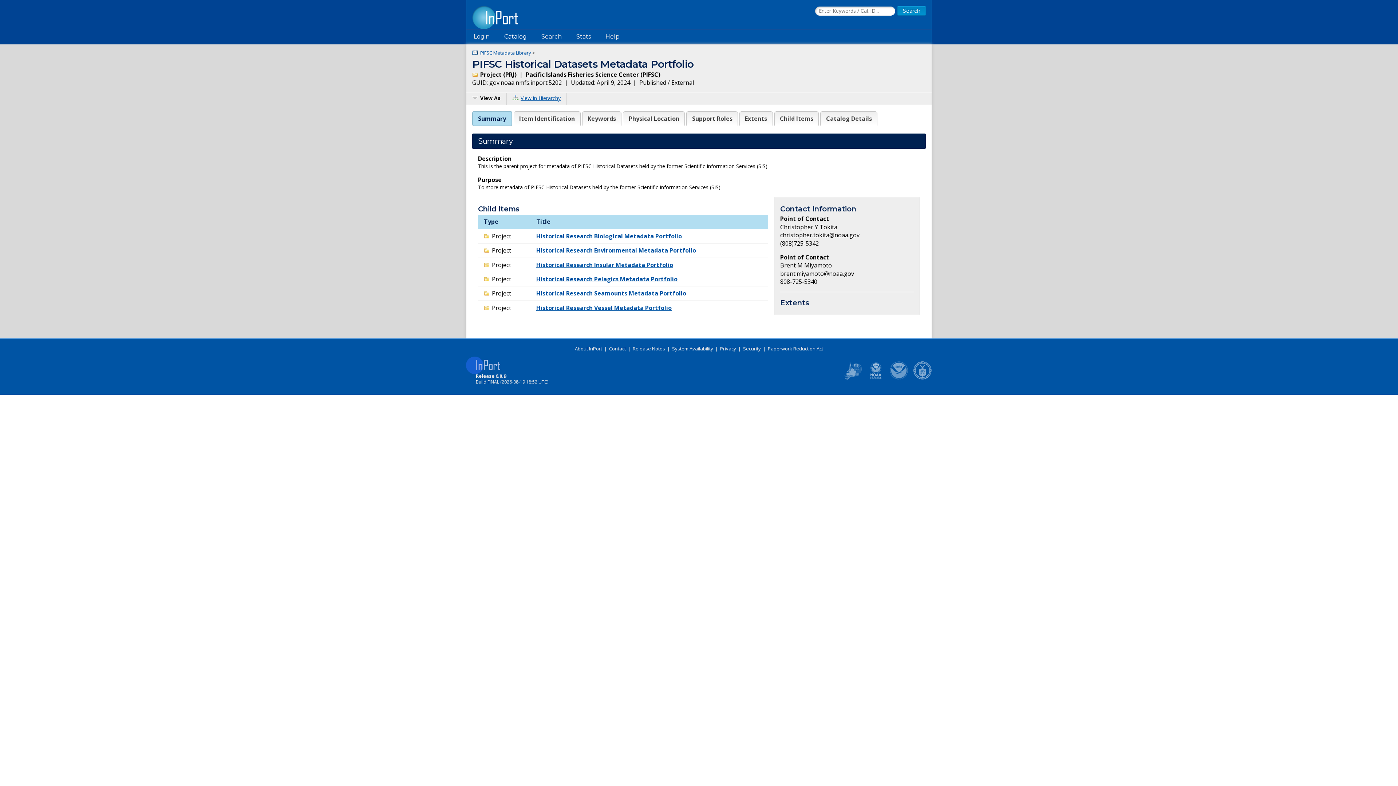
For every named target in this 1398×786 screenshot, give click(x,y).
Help (612, 36)
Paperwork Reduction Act (795, 348)
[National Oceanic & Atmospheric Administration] (899, 378)
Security (752, 348)
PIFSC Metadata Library (505, 52)
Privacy (728, 348)
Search (551, 36)
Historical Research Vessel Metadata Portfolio (604, 308)
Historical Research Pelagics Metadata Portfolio (607, 279)
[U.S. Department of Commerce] (922, 378)
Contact (617, 348)
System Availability (692, 348)
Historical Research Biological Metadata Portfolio (609, 236)
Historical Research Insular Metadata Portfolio (604, 265)
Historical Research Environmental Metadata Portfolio (616, 250)
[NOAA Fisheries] (875, 378)
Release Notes (649, 348)
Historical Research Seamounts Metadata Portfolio (611, 293)
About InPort (588, 348)
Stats (583, 36)
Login (482, 36)
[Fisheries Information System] (852, 378)
